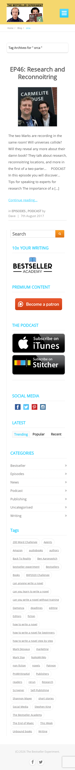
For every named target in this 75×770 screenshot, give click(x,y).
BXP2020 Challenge (38, 575)
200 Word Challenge (25, 542)
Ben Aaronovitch (47, 558)
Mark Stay (19, 657)
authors (54, 550)
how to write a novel (25, 624)
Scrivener (18, 690)
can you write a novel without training (36, 599)
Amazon (18, 550)
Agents (48, 542)
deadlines (37, 608)
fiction (31, 616)
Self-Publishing (40, 690)
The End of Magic (23, 723)
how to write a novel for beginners (34, 632)
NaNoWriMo (38, 657)
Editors (17, 616)
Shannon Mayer (22, 698)
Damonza (18, 608)
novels (36, 665)
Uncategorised (21, 507)
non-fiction (19, 665)
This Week (46, 723)
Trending (21, 434)
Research (47, 682)
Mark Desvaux (21, 649)
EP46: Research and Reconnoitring (37, 73)
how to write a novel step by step (33, 641)
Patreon (51, 665)
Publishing (18, 499)
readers (17, 682)
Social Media (20, 706)
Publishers (42, 673)
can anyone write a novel (28, 583)
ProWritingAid (21, 673)
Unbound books (22, 731)
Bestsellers (52, 566)
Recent (56, 434)
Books (16, 575)
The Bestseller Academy (27, 715)
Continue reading (21, 200)
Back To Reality (22, 558)
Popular (39, 434)
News (14, 482)
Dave (12, 216)
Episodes (19, 211)
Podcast (35, 211)
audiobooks (36, 550)
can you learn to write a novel (31, 591)
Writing (15, 515)
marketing (42, 649)
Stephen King (43, 706)
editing (53, 608)
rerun (32, 682)
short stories (46, 698)
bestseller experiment (26, 566)
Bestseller (17, 465)
